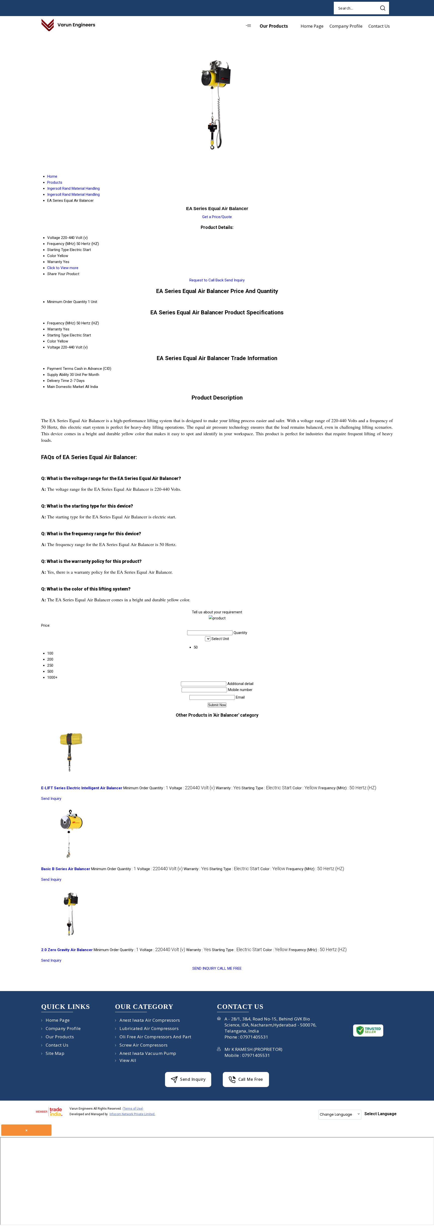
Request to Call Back (206, 280)
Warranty (54, 329)
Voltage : (192, 788)
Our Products (274, 26)
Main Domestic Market (65, 386)
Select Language (380, 1113)
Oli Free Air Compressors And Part (155, 1037)
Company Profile (346, 26)
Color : (305, 788)
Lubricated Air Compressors (149, 1028)
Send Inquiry (235, 280)
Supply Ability (58, 374)
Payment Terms (60, 368)
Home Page (312, 26)
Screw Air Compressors (144, 1045)
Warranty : (228, 788)
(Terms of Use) (133, 1108)
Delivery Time (58, 380)
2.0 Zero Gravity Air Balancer (67, 950)
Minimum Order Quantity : (145, 788)
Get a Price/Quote (217, 217)
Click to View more (62, 268)
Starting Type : (267, 788)
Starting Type (58, 335)
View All (128, 1060)
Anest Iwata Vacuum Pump (148, 1053)
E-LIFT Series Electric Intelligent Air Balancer (81, 788)
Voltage (53, 347)
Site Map (55, 1053)
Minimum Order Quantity (67, 302)
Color (51, 341)
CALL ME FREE (229, 968)
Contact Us (379, 26)
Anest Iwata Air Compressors (150, 1020)
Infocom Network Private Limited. (132, 1114)
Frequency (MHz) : (347, 788)
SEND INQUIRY (204, 968)
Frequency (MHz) (61, 323)
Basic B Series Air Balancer (65, 869)
